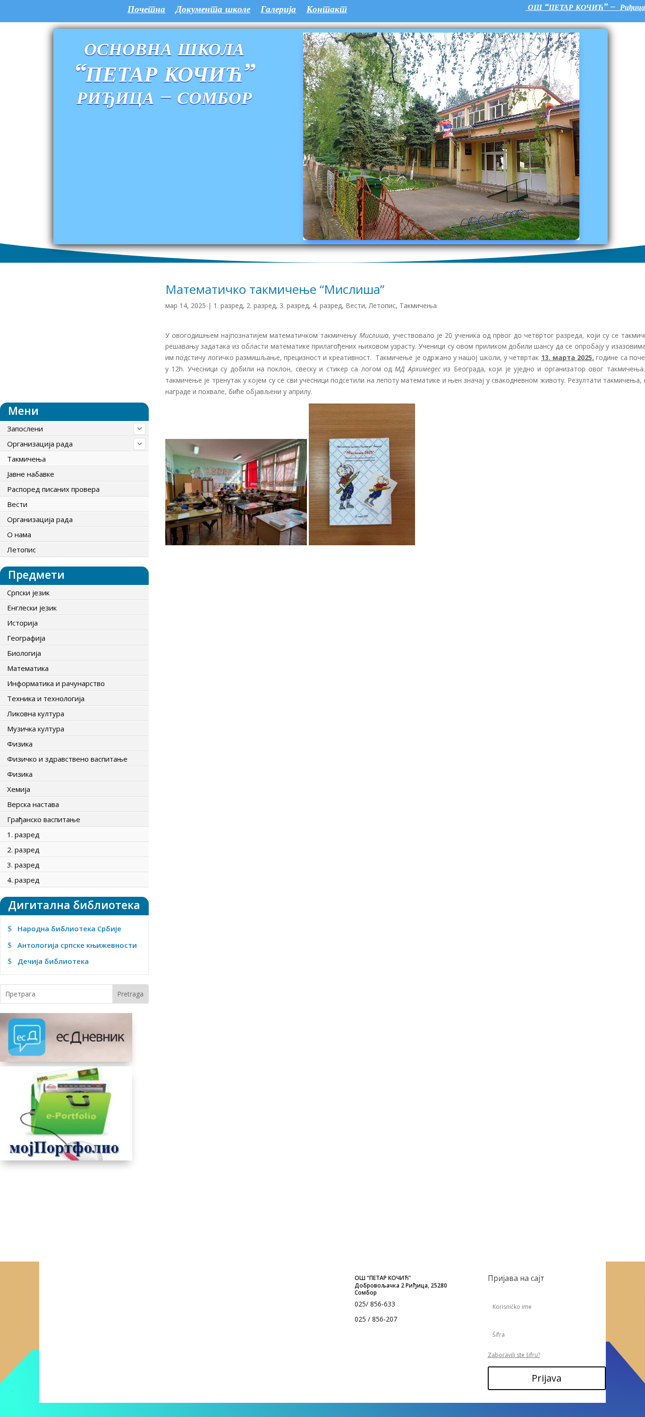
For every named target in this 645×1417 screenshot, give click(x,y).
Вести (355, 305)
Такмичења (418, 305)
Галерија (278, 10)
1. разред (228, 305)
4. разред (327, 305)
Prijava (546, 1378)
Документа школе (213, 10)
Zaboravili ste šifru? (514, 1355)
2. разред (261, 305)
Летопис (382, 305)
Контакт (326, 10)
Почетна (146, 10)
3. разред (294, 305)
